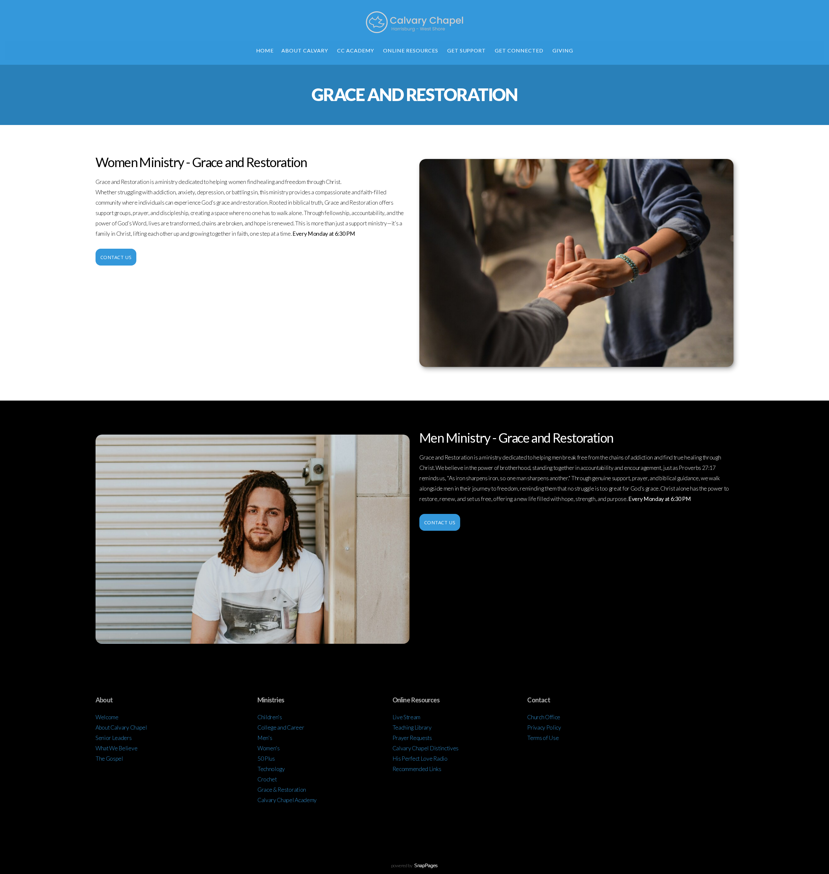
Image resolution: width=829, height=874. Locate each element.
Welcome (107, 717)
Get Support (467, 50)
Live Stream (406, 717)
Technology (271, 769)
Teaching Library (412, 727)
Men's (265, 737)
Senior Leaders (114, 737)
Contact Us (115, 257)
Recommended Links (416, 769)
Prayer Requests (412, 737)
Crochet (267, 779)
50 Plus (266, 758)
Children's (270, 717)
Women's (268, 748)
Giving (562, 50)
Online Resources (411, 50)
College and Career (280, 727)
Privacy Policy (544, 727)
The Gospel (109, 758)
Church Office (544, 717)
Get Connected (519, 50)
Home (265, 50)
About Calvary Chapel (121, 727)
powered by (414, 865)
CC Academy (356, 50)
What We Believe (116, 748)
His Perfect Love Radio (420, 758)
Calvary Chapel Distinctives (425, 748)
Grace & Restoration (281, 789)
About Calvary (305, 50)
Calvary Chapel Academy (287, 800)
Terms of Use (543, 737)
